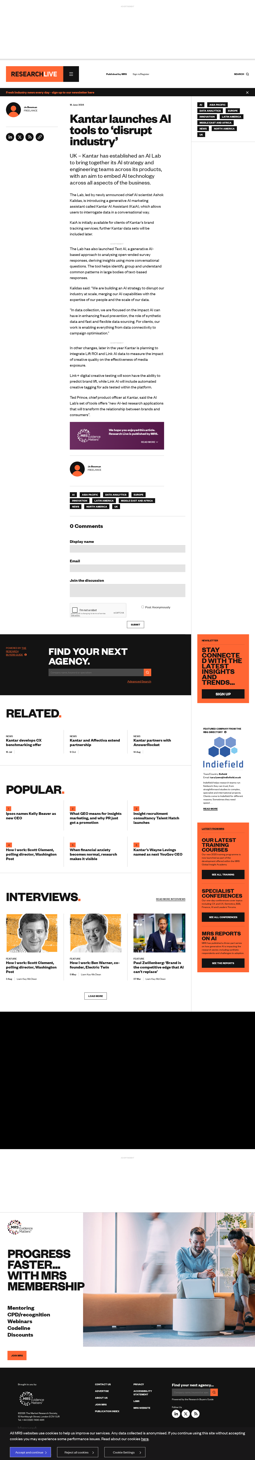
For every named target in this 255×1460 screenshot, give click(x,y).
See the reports (223, 963)
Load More (95, 996)
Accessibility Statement (142, 1392)
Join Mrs (101, 1404)
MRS (124, 74)
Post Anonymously (157, 607)
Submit (135, 624)
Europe (138, 494)
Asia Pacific (90, 494)
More (170, 899)
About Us (101, 1397)
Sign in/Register (141, 74)
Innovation (79, 500)
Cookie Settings (124, 1452)
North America (96, 506)
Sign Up (223, 693)
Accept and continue (29, 1452)
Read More (148, 442)
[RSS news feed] (29, 140)
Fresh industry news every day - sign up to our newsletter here (50, 92)
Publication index (107, 1411)
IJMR (136, 1401)
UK (116, 506)
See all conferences (223, 917)
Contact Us (103, 1384)
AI (73, 494)
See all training (223, 874)
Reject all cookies (76, 1452)
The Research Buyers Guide (16, 651)
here (145, 1438)
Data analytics (115, 494)
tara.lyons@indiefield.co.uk (225, 777)
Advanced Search (139, 681)
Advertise (102, 1391)
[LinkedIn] (10, 140)
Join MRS (17, 1355)
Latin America (104, 500)
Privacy (138, 1384)
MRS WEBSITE (141, 1408)
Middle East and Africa (137, 500)
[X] (20, 140)
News (75, 506)
